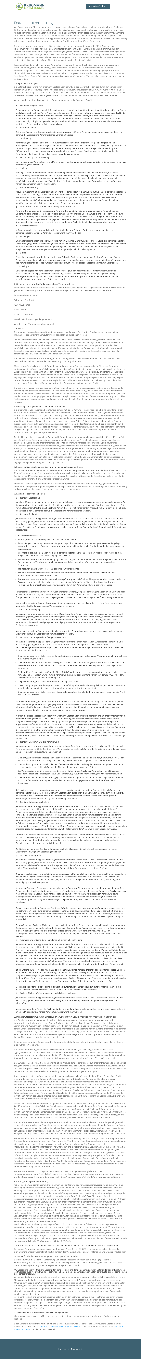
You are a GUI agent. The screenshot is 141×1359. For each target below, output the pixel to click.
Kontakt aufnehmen (98, 6)
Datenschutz (77, 1349)
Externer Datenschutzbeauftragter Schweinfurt (61, 1326)
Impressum (63, 1349)
